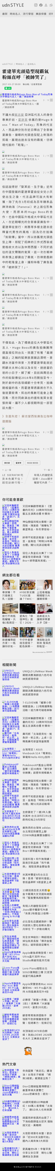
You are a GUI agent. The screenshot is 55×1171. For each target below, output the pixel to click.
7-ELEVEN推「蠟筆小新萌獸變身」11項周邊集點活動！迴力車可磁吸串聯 (37, 706)
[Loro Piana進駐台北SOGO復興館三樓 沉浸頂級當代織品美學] (11, 972)
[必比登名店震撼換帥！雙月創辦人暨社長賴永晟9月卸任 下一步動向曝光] (11, 926)
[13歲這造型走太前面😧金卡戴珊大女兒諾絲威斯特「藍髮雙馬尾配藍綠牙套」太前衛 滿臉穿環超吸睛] (11, 894)
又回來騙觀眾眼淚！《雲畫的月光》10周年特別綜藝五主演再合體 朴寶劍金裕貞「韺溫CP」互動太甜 (38, 513)
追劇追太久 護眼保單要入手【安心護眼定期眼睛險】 (43, 619)
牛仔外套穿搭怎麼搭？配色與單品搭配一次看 (26, 643)
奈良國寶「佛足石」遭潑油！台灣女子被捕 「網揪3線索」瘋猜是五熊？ (37, 1074)
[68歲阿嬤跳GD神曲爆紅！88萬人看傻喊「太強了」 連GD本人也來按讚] (11, 1106)
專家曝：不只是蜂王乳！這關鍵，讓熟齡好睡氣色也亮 (9, 595)
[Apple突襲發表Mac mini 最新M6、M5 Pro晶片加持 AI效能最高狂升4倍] (11, 988)
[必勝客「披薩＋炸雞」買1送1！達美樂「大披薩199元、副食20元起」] (11, 1004)
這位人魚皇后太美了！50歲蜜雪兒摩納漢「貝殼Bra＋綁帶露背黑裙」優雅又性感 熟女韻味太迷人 (38, 558)
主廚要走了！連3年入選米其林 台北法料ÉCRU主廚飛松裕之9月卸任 (37, 815)
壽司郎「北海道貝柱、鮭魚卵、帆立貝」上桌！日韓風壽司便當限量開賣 (37, 737)
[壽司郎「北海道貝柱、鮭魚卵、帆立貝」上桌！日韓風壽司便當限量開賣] (11, 738)
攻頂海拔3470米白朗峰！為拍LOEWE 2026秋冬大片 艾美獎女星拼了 (37, 1034)
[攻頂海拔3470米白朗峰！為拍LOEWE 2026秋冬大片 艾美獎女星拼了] (11, 1035)
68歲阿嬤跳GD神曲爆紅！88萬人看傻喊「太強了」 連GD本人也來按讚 (37, 1105)
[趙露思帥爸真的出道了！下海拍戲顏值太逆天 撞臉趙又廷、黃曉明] (11, 1122)
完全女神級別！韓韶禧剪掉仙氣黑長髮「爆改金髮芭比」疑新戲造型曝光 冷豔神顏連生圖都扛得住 (38, 942)
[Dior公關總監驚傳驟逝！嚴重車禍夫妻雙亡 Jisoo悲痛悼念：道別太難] (11, 1090)
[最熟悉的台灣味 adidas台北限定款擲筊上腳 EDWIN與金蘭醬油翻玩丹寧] (11, 832)
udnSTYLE (7, 64)
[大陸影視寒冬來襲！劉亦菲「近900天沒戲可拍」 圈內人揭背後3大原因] (11, 1137)
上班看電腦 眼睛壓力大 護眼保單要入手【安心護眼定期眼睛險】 (43, 595)
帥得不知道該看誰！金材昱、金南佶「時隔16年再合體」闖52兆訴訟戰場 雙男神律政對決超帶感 (37, 542)
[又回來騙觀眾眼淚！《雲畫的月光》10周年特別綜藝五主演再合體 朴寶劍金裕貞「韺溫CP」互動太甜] (11, 510)
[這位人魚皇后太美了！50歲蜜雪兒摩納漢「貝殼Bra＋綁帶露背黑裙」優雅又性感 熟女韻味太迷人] (11, 557)
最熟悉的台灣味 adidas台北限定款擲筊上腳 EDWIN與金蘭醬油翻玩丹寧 (36, 833)
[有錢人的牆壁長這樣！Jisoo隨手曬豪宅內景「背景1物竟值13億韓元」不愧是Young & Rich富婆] (11, 910)
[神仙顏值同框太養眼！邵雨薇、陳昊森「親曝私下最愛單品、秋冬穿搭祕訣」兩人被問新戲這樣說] (11, 526)
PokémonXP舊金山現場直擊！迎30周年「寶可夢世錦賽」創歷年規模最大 (37, 768)
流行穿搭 (28, 13)
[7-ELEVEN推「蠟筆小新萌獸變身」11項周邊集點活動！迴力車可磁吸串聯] (11, 707)
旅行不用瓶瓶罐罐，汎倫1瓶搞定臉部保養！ (9, 619)
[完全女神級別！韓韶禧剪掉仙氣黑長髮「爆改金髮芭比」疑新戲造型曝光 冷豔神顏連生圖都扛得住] (11, 941)
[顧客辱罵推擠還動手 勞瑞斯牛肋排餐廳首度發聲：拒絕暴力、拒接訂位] (11, 1019)
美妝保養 (41, 13)
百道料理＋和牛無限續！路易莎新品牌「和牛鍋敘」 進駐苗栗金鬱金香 (37, 862)
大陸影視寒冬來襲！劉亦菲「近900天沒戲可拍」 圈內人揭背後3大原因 (37, 1137)
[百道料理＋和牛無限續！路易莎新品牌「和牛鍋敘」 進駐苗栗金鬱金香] (11, 863)
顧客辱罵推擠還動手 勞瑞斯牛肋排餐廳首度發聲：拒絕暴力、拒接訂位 (37, 1019)
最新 (5, 13)
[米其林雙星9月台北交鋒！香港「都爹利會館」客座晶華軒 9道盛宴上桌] (11, 879)
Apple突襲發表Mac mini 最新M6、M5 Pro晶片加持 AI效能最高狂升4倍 (37, 987)
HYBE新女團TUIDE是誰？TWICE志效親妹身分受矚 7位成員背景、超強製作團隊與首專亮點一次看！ (27, 595)
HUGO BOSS (32, 463)
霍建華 (18, 463)
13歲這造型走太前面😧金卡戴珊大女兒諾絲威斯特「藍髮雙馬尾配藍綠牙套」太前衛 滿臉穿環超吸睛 (38, 897)
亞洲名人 (32, 64)
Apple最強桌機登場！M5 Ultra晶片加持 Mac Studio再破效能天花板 (38, 956)
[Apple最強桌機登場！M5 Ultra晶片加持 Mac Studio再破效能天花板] (11, 957)
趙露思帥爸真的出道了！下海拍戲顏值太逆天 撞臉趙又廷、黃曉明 (38, 1121)
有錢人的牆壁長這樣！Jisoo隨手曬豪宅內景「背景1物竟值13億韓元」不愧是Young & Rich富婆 (38, 913)
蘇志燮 (7, 463)
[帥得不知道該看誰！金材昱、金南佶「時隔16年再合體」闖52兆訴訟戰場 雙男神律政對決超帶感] (11, 541)
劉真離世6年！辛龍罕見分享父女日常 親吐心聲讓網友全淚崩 (37, 1152)
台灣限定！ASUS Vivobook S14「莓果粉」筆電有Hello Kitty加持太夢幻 (38, 755)
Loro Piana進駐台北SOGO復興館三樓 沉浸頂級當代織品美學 (37, 972)
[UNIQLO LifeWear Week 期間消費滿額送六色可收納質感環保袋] (11, 675)
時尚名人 (15, 13)
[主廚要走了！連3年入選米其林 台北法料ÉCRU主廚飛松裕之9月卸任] (11, 816)
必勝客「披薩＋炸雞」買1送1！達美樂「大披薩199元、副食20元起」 (37, 1003)
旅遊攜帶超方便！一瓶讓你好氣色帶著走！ (9, 643)
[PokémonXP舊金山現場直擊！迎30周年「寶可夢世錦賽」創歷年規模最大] (11, 769)
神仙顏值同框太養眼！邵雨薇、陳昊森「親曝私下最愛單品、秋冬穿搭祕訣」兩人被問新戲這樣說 (37, 527)
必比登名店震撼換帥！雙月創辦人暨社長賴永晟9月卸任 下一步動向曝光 (37, 925)
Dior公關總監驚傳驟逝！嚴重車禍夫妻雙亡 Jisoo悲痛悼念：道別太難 (37, 1091)
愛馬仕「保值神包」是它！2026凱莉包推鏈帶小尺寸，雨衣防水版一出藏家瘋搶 (27, 619)
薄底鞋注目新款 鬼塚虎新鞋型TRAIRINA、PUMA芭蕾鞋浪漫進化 (44, 643)
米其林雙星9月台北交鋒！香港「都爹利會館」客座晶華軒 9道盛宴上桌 (37, 878)
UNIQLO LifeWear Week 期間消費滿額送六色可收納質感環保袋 (38, 675)
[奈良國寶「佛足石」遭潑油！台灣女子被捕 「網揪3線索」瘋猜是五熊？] (11, 1075)
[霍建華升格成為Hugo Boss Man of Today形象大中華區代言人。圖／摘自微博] (27, 95)
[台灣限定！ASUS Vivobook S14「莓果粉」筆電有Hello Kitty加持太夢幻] (11, 754)
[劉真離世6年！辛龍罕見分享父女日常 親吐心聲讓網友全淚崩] (11, 1153)
